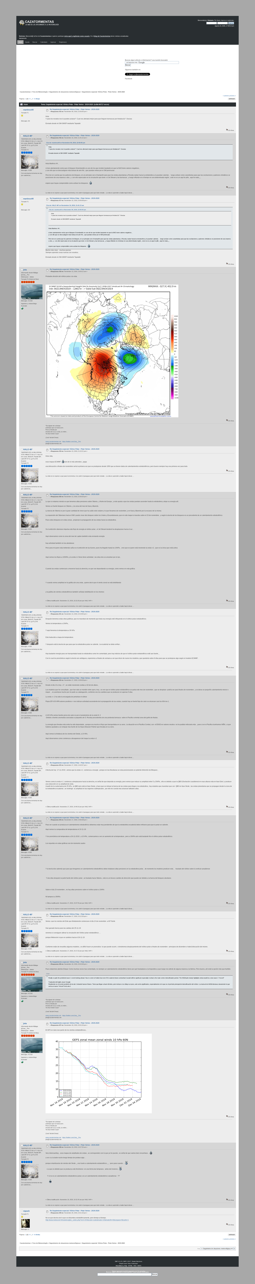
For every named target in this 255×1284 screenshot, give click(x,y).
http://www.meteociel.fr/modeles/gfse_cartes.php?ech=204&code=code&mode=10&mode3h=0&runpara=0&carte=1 (87, 1220)
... (31, 99)
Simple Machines (137, 1261)
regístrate (230, 20)
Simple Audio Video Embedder (128, 1263)
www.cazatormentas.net (53, 441)
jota (25, 270)
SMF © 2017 (127, 1261)
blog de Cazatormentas (102, 36)
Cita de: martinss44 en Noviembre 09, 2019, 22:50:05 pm (65, 142)
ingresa (223, 20)
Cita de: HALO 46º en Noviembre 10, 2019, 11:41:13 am (65, 205)
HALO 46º (27, 136)
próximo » (232, 96)
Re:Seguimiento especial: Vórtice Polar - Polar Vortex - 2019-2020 (74, 109)
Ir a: (199, 1248)
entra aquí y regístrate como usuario (77, 36)
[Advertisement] (127, 10)
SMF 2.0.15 (118, 1261)
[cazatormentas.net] (22, 309)
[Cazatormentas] (49, 24)
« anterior (226, 96)
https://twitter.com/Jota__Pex (71, 441)
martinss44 (28, 110)
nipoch (26, 1211)
